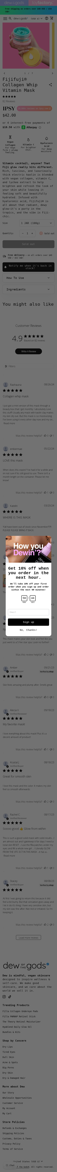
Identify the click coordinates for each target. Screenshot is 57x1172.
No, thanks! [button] (28, 630)
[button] (47, 539)
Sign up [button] (28, 622)
